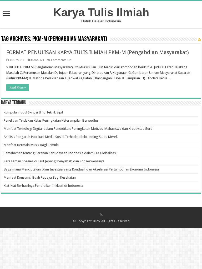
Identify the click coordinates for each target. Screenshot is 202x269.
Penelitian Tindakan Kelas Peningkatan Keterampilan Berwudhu (51, 120)
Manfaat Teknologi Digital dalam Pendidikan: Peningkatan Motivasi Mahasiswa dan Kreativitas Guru (78, 129)
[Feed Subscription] (199, 39)
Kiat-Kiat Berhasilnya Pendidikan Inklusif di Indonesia (43, 186)
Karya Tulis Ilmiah (101, 12)
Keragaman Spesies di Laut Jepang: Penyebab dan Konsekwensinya (54, 161)
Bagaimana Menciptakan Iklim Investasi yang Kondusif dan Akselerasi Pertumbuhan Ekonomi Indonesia (81, 169)
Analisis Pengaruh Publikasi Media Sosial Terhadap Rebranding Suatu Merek (61, 137)
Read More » (17, 87)
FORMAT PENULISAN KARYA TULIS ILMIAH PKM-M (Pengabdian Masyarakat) (97, 52)
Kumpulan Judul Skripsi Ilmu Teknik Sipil (33, 112)
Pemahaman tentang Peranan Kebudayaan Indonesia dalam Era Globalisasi (60, 153)
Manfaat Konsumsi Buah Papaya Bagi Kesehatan (40, 177)
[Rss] (101, 215)
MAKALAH (37, 60)
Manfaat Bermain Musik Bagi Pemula (31, 145)
